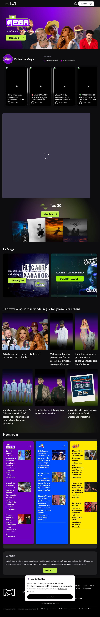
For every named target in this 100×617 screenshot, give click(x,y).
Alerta (92, 585)
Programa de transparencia (50, 603)
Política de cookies (85, 608)
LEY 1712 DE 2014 (76, 598)
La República (87, 588)
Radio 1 (77, 588)
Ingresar (84, 4)
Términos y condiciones (48, 608)
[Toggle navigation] (6, 3)
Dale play (15, 280)
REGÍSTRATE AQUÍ (68, 278)
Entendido (50, 597)
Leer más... (50, 570)
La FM (85, 585)
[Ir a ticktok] (24, 592)
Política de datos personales (67, 608)
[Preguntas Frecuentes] (75, 3)
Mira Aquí (48, 214)
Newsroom (76, 585)
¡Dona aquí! (14, 37)
